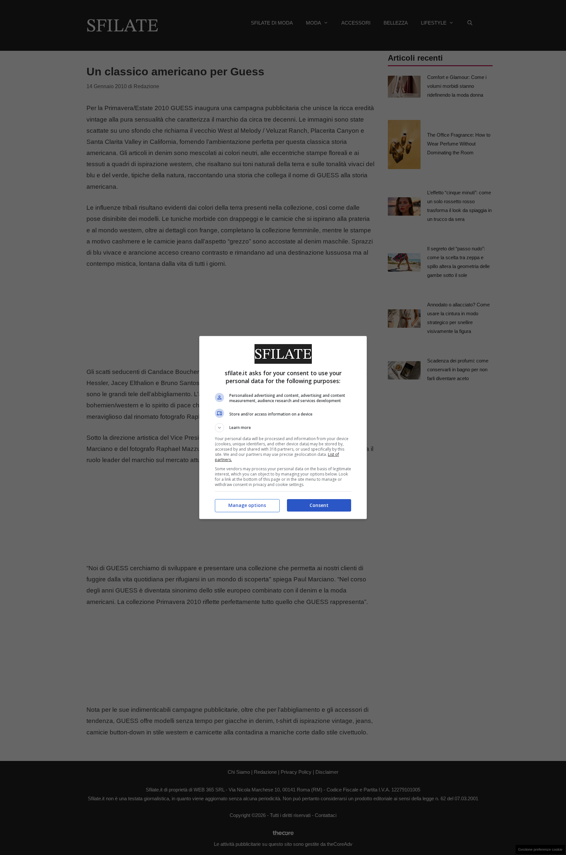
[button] (283, 427)
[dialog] (283, 427)
